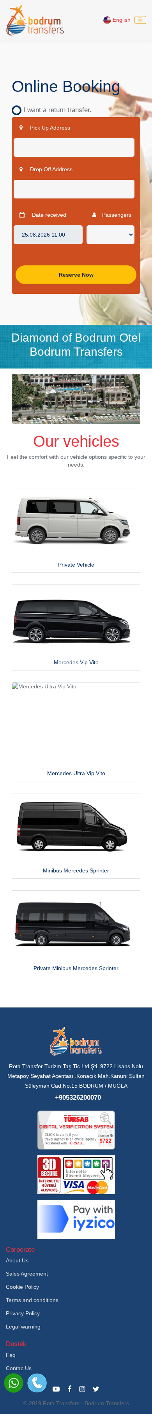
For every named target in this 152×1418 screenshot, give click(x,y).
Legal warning (23, 1326)
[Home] (35, 20)
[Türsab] (76, 1130)
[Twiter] (96, 1389)
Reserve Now (76, 275)
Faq (11, 1355)
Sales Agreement (27, 1274)
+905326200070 (78, 1097)
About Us (17, 1260)
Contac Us (19, 1368)
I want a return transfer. (55, 110)
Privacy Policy (23, 1313)
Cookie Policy (22, 1287)
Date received (48, 215)
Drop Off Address (50, 169)
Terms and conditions (32, 1300)
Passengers (116, 215)
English (121, 20)
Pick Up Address (49, 128)
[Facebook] (69, 1389)
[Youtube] (56, 1389)
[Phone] (37, 1383)
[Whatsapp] (13, 1383)
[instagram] (82, 1389)
